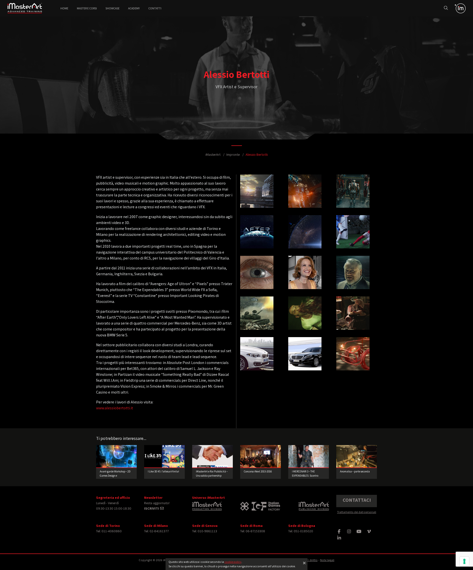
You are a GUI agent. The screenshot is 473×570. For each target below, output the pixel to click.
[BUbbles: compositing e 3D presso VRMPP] (256, 235)
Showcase (112, 8)
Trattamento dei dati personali (356, 512)
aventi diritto (309, 560)
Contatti (154, 8)
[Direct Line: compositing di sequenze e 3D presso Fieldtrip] (353, 357)
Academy (134, 8)
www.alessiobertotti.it (114, 408)
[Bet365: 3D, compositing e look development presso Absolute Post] (353, 275)
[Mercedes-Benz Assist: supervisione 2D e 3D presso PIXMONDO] (304, 357)
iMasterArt (212, 154)
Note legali (327, 560)
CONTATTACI (357, 500)
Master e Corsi (87, 8)
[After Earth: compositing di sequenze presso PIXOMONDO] (304, 235)
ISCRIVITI (152, 508)
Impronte (233, 154)
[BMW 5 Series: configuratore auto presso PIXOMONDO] (256, 357)
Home (64, 8)
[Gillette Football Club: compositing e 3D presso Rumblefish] (353, 235)
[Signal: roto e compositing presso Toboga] (304, 275)
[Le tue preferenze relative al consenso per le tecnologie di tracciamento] (464, 561)
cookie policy (232, 562)
